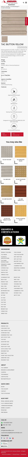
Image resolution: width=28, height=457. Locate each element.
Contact (3, 391)
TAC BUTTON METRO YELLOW (20, 219)
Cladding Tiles (18, 265)
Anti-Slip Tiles (18, 259)
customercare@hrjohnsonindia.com (11, 433)
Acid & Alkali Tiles (6, 348)
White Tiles (4, 288)
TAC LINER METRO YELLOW (20, 160)
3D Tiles (3, 295)
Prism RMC (4, 410)
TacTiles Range (14, 6)
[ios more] (4, 446)
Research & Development (7, 370)
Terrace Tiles (4, 274)
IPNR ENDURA (4, 412)
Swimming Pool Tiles (6, 335)
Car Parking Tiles (19, 263)
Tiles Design (4, 284)
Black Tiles (17, 277)
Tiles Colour (17, 252)
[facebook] (1, 438)
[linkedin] (9, 438)
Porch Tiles (17, 270)
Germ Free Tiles (5, 357)
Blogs (2, 386)
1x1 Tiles (3, 297)
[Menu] (26, 2)
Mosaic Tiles (4, 281)
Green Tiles (4, 313)
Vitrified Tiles (5, 268)
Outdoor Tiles (5, 344)
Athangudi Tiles (5, 277)
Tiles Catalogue (5, 393)
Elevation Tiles (5, 341)
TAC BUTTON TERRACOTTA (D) (7, 219)
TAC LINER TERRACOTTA (21, 199)
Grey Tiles (16, 279)
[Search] (23, 2)
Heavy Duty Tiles (5, 346)
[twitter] (20, 47)
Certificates (4, 376)
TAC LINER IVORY (6, 179)
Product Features (6, 252)
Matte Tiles (17, 295)
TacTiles (7, 6)
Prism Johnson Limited (7, 401)
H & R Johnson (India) (7, 403)
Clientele (3, 372)
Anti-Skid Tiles (18, 256)
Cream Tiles (4, 311)
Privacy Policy (16, 454)
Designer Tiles (5, 351)
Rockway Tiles (5, 360)
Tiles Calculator (18, 254)
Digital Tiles (4, 272)
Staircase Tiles (5, 332)
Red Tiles (3, 306)
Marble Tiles (4, 293)
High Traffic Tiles (6, 330)
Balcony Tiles (17, 261)
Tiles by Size (4, 270)
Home (2, 6)
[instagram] (6, 438)
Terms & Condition (6, 454)
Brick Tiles (17, 286)
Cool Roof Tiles (5, 328)
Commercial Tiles (18, 290)
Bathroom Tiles (5, 290)
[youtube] (12, 438)
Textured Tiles (18, 284)
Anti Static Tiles (5, 337)
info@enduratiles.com (7, 430)
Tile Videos (4, 254)
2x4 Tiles (3, 302)
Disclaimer (23, 454)
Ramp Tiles (4, 353)
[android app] (4, 443)
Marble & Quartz (5, 407)
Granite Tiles (17, 281)
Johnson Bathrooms (6, 405)
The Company (4, 367)
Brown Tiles (4, 309)
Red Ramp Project (6, 379)
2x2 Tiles (3, 300)
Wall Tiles (3, 286)
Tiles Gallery (4, 389)
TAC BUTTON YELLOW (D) (20, 180)
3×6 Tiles (3, 304)
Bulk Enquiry (26, 21)
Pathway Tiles (18, 293)
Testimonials (4, 374)
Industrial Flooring (19, 268)
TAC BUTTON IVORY (6, 159)
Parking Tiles (4, 326)
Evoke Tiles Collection (7, 355)
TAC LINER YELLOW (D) (7, 199)
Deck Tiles (4, 279)
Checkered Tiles (18, 288)
